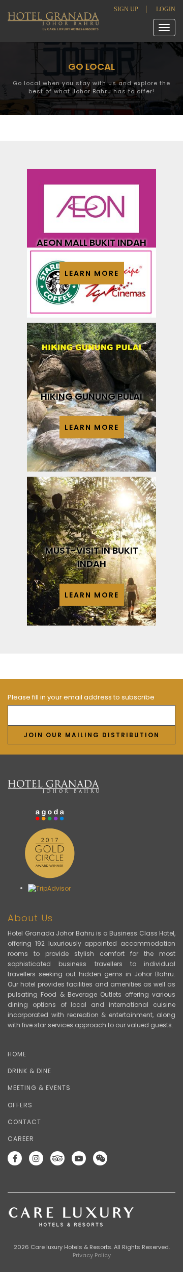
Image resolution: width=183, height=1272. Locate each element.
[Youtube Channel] (81, 1158)
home (17, 1054)
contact (24, 1122)
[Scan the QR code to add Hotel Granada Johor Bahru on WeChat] (102, 1158)
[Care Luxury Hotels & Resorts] (91, 1217)
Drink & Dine (29, 1071)
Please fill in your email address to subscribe (81, 697)
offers (20, 1105)
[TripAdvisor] (60, 1158)
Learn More (92, 273)
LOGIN (165, 9)
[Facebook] (17, 1158)
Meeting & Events (39, 1087)
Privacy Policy (92, 1255)
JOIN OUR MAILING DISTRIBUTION (92, 735)
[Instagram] (38, 1158)
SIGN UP (126, 9)
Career (21, 1138)
